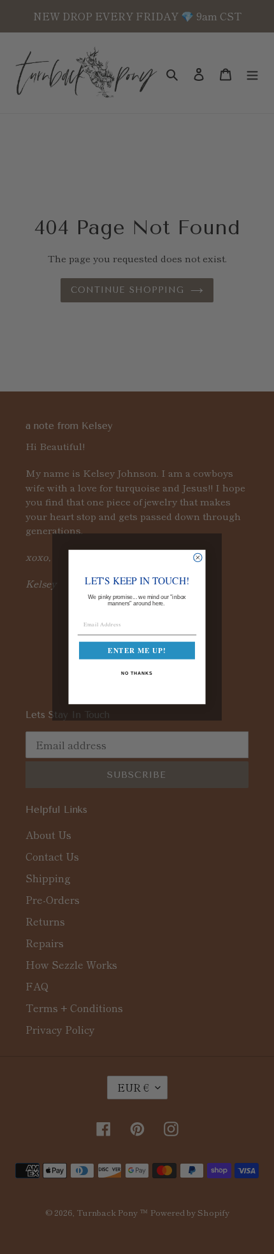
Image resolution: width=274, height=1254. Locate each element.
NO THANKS (137, 673)
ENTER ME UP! (137, 650)
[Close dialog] (198, 557)
